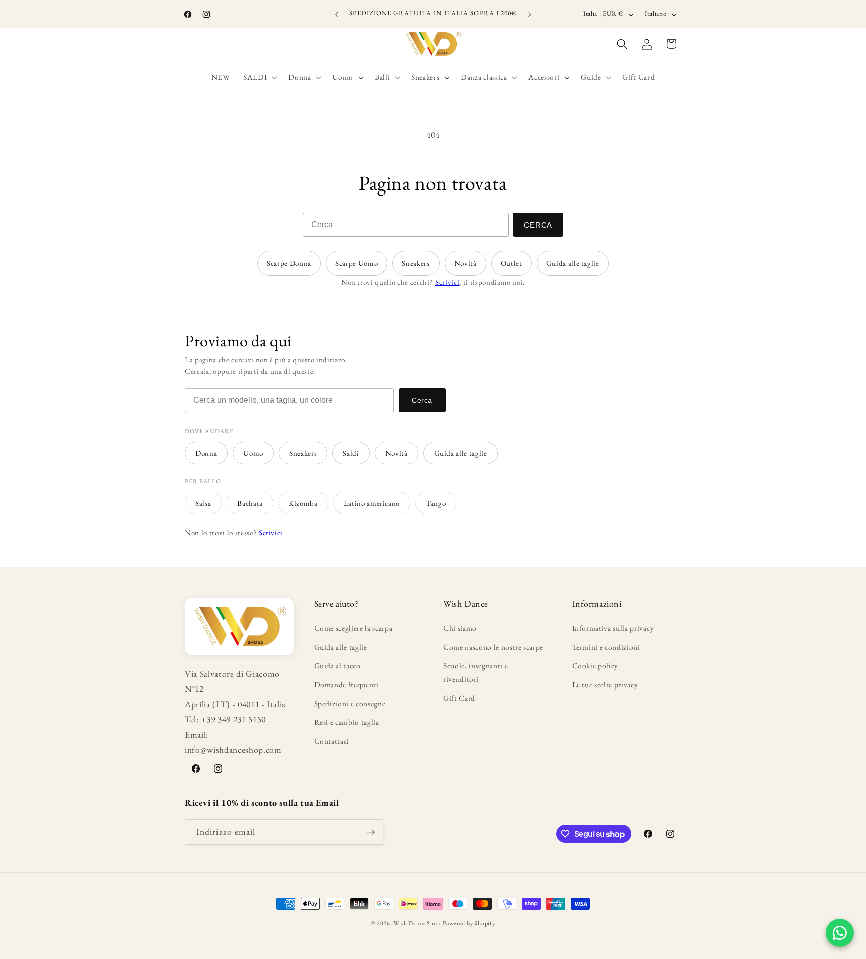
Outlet (511, 263)
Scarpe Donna (289, 263)
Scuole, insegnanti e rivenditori (475, 672)
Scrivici (447, 282)
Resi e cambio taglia (346, 722)
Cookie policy (595, 665)
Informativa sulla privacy (613, 628)
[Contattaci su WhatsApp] (840, 933)
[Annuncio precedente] (337, 14)
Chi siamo (460, 628)
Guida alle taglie (572, 263)
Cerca (538, 225)
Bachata (250, 503)
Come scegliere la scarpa (353, 628)
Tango (436, 503)
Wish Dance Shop (417, 923)
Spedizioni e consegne (350, 703)
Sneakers (415, 263)
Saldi (351, 453)
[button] (259, 77)
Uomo (253, 453)
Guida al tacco (337, 665)
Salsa (203, 503)
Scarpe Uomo (356, 263)
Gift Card (459, 698)
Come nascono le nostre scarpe (493, 647)
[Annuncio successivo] (530, 14)
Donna (206, 453)
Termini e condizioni (606, 647)
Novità (465, 263)
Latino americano (372, 503)
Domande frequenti (346, 684)
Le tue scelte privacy (605, 684)
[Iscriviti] (371, 832)
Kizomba (303, 503)
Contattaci (332, 741)
